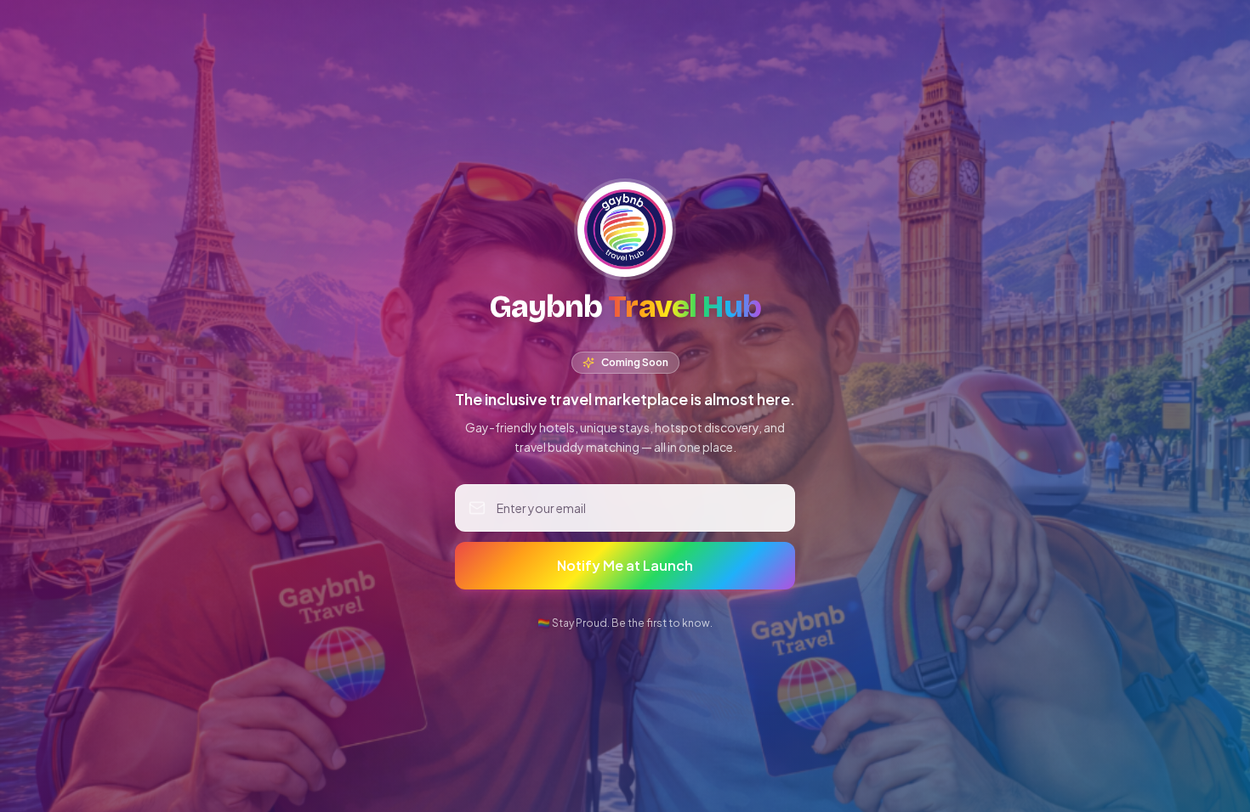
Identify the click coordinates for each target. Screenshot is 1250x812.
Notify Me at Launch (625, 565)
